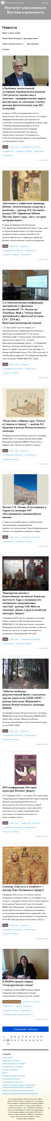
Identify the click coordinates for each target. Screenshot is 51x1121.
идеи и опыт (14, 147)
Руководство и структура (10, 1060)
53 (4, 1040)
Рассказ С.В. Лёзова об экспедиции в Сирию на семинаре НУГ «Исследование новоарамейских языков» (24, 512)
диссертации (39, 151)
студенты (18, 1006)
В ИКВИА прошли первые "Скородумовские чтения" (17, 983)
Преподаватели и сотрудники (12, 1067)
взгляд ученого (8, 151)
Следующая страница (25, 1029)
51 (38, 1037)
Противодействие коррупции (12, 1082)
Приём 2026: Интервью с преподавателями (20, 38)
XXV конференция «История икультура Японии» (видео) (19, 789)
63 (41, 1040)
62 (37, 1040)
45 (15, 1037)
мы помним (27, 1002)
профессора (25, 823)
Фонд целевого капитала (11, 1079)
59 (26, 1040)
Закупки (5, 1073)
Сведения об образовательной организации (17, 1090)
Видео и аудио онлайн (11, 33)
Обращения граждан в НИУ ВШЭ (13, 1076)
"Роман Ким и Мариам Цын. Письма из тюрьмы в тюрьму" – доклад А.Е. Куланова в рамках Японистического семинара (24, 426)
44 (11, 1037)
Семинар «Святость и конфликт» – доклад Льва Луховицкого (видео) (23, 888)
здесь (24, 1106)
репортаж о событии (24, 151)
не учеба (36, 1002)
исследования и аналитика (30, 147)
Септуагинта (8, 155)
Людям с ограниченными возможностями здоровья (20, 1093)
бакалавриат (25, 1010)
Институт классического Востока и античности (25, 10)
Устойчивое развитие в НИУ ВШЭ (14, 1064)
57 (19, 1040)
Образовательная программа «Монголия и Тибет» (18, 1014)
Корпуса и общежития (10, 1070)
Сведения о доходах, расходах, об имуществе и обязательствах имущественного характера (18, 1086)
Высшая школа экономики (14, 3)
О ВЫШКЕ (6, 1054)
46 (19, 1037)
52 (41, 1037)
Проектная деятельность (12, 44)
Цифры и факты (7, 1057)
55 (11, 1040)
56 (15, 1040)
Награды (5, 49)
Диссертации (33, 44)
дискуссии (24, 246)
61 (34, 1040)
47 (23, 1037)
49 (30, 1037)
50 (34, 1037)
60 (30, 1040)
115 (8, 1044)
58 (22, 1040)
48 (26, 1037)
